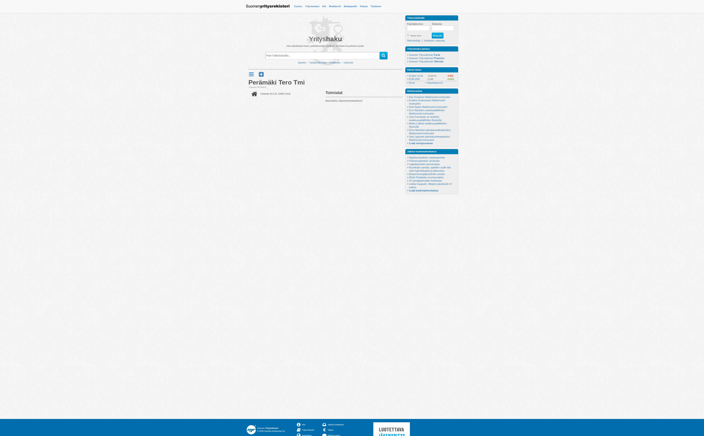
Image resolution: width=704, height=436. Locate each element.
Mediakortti (335, 6)
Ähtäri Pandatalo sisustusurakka (426, 177)
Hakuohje (348, 62)
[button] (261, 74)
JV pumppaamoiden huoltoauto (425, 180)
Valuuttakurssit (435, 82)
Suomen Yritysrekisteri (424, 55)
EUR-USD (414, 79)
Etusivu (298, 6)
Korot (412, 82)
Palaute (364, 6)
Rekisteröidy (413, 40)
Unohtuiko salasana (434, 40)
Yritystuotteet (312, 6)
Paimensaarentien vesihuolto (424, 161)
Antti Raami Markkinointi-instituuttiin (428, 107)
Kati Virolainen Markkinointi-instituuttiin (429, 97)
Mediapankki (350, 6)
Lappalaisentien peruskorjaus (424, 164)
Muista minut (416, 36)
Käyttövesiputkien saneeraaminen (427, 157)
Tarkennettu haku (318, 62)
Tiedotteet (376, 6)
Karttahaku (335, 62)
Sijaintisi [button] (302, 62)
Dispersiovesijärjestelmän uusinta (427, 174)
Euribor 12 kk (416, 75)
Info (324, 6)
